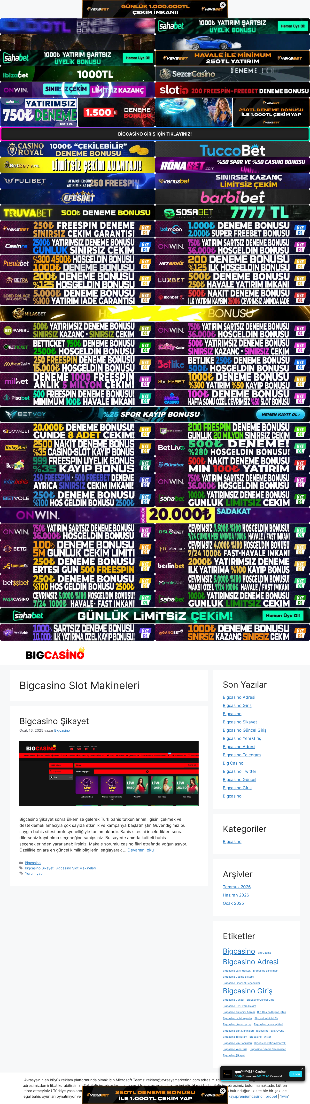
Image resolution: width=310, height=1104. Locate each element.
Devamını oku (141, 850)
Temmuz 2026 (237, 886)
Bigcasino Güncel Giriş (244, 730)
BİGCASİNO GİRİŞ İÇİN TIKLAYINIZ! (155, 134)
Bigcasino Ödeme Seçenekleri (268, 1049)
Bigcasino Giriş (237, 705)
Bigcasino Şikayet (54, 721)
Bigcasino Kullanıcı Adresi (239, 1012)
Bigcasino (33, 863)
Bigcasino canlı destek (237, 970)
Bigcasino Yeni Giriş (242, 738)
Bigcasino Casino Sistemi (238, 976)
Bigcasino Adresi (239, 697)
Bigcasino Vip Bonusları (237, 1043)
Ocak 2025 (233, 903)
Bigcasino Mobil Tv (266, 1018)
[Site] (77, 229)
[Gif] (155, 313)
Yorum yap (34, 873)
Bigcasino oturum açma (237, 1024)
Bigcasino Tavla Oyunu (270, 1030)
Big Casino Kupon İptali (271, 1012)
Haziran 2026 (236, 895)
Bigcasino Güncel (239, 779)
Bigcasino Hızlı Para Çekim (239, 1006)
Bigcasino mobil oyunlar (237, 1018)
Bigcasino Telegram (242, 754)
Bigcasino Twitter (239, 771)
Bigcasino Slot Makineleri (75, 868)
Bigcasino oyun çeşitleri (268, 1024)
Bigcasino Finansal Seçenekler (241, 983)
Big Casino (233, 763)
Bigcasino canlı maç (265, 970)
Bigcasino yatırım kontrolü (270, 1043)
